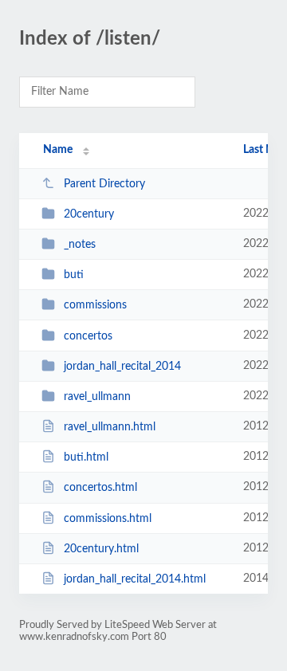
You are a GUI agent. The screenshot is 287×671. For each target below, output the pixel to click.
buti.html (86, 457)
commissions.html (107, 518)
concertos (88, 336)
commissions (95, 305)
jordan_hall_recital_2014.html (135, 579)
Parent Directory (104, 184)
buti (74, 275)
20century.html (101, 549)
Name (58, 149)
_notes (80, 244)
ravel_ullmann (97, 396)
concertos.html (100, 487)
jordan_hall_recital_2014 (122, 366)
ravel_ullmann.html (109, 427)
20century (89, 214)
